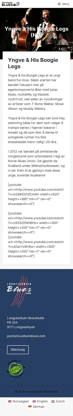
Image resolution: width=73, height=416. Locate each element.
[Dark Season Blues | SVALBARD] (10, 4)
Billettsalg (18, 349)
